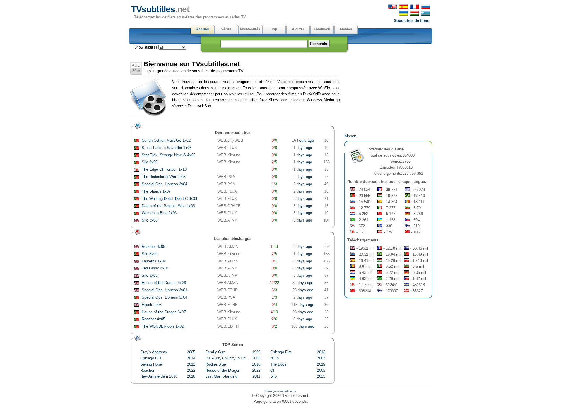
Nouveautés (250, 29)
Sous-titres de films (411, 20)
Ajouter (298, 29)
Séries (226, 29)
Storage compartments (280, 391)
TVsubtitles (160, 9)
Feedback (322, 29)
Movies (346, 29)
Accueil (202, 29)
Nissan (350, 136)
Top (274, 29)
